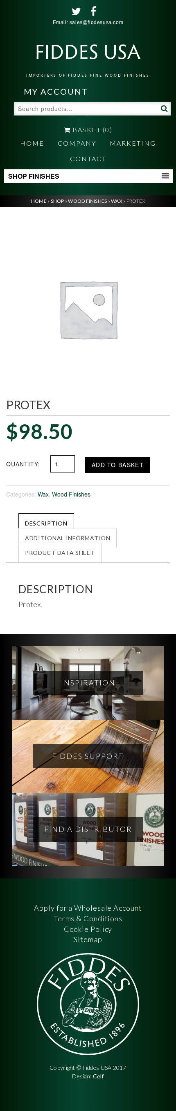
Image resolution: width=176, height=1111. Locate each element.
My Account (56, 91)
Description (46, 523)
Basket (91, 129)
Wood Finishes (87, 201)
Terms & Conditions (88, 918)
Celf (98, 1076)
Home (32, 143)
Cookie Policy (88, 929)
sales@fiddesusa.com (96, 22)
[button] (88, 176)
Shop (57, 201)
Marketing (133, 143)
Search (163, 108)
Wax (116, 201)
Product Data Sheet (60, 552)
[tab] (46, 523)
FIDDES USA (88, 57)
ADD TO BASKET (118, 465)
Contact (88, 158)
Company (77, 143)
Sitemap (88, 939)
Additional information (67, 537)
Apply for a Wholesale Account (88, 907)
